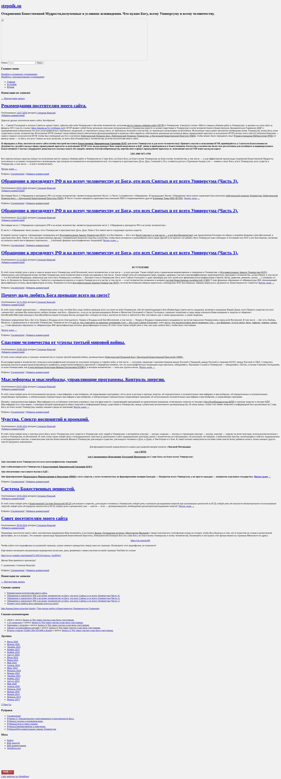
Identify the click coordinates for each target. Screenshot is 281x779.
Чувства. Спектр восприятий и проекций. (45, 419)
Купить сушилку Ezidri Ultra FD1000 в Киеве (29, 630)
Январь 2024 (13, 673)
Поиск (4, 62)
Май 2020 (12, 684)
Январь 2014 (13, 694)
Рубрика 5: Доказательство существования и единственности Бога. (40, 718)
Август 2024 (13, 655)
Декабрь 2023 (13, 676)
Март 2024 (12, 668)
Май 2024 (12, 662)
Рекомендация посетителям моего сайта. (43, 105)
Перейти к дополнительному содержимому (22, 77)
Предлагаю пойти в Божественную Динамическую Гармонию (68, 608)
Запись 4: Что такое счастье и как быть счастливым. (48, 620)
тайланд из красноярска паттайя (23, 628)
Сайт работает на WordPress (15, 776)
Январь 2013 (13, 699)
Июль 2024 (12, 657)
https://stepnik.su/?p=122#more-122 (47, 128)
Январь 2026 (13, 644)
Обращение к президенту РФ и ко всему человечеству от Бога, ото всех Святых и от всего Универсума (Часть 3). (119, 181)
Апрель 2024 (13, 665)
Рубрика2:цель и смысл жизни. (22, 724)
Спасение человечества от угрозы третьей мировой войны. (63, 342)
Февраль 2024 (14, 670)
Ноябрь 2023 (13, 678)
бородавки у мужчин (17, 625)
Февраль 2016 (14, 689)
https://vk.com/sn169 (140, 540)
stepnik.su (11, 5)
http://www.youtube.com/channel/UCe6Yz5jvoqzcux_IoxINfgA (31, 555)
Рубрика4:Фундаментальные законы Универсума (31, 729)
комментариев (16, 745)
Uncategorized (17, 174)
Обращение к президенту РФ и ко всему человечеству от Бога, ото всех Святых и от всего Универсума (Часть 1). (119, 252)
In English (12, 84)
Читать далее (9, 169)
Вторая (10, 87)
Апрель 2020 (13, 686)
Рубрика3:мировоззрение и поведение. (26, 726)
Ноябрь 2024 (13, 652)
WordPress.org (14, 748)
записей (13, 743)
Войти (10, 740)
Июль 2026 (12, 641)
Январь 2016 (13, 691)
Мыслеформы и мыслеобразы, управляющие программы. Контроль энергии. (83, 379)
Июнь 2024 (12, 660)
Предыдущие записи (13, 98)
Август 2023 (13, 681)
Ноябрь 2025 (13, 649)
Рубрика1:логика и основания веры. (25, 721)
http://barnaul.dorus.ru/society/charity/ (18, 608)
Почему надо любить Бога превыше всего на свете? (55, 295)
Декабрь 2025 (13, 647)
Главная (11, 82)
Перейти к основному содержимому (19, 74)
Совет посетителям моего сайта (34, 518)
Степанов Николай (45, 113)
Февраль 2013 (14, 697)
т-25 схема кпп (14, 622)
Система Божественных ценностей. (38, 488)
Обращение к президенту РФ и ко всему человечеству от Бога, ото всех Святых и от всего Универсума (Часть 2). (119, 210)
